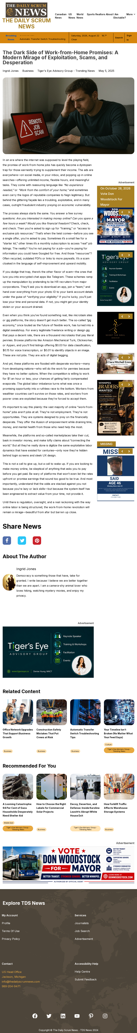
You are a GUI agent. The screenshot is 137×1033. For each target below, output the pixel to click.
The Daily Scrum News (26, 23)
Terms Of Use (11, 931)
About (109, 14)
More (129, 14)
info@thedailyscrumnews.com (21, 981)
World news (80, 16)
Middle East (8, 823)
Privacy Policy (11, 939)
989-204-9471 (11, 986)
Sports (91, 14)
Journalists (82, 923)
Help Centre (82, 971)
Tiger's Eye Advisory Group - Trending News (66, 70)
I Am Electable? (119, 16)
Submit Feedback (86, 979)
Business (28, 70)
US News (71, 16)
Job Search (82, 931)
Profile (6, 923)
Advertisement (84, 939)
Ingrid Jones (26, 569)
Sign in (129, 37)
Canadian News (60, 16)
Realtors (100, 14)
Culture (108, 745)
